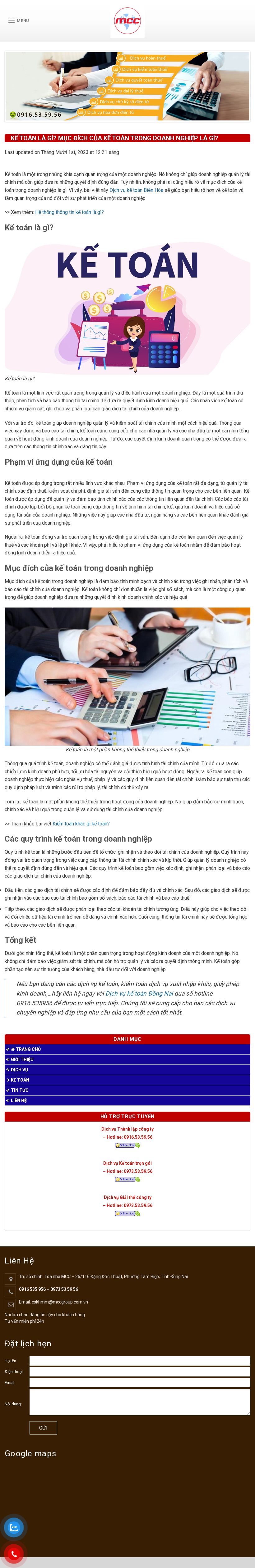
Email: (10, 1382)
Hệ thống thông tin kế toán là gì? (69, 212)
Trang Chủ (28, 1049)
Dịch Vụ (19, 1069)
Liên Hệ (19, 1100)
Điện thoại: (14, 1371)
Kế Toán (20, 1080)
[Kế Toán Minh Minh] (127, 21)
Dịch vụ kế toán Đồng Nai (139, 993)
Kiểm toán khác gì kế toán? (81, 824)
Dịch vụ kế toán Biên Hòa (137, 190)
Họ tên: (11, 1360)
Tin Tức (20, 1090)
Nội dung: (13, 1404)
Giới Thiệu (22, 1059)
